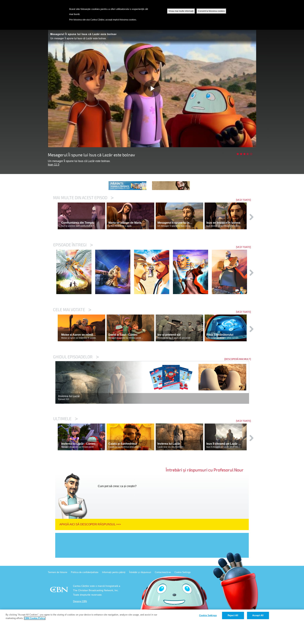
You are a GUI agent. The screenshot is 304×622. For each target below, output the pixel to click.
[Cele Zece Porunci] (231, 272)
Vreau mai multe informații (181, 11)
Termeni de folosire (57, 572)
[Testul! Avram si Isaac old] (114, 272)
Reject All (233, 615)
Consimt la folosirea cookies (211, 11)
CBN (59, 591)
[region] (152, 615)
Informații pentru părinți (113, 572)
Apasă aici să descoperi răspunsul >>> (90, 524)
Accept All (258, 615)
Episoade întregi (73, 244)
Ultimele (65, 418)
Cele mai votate (72, 309)
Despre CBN (80, 601)
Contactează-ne (163, 572)
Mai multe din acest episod (83, 197)
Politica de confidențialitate (84, 572)
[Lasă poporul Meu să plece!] (192, 272)
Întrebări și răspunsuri (140, 572)
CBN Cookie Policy (34, 618)
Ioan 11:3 (53, 164)
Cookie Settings (183, 572)
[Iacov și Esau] (153, 272)
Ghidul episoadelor (76, 356)
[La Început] (75, 272)
